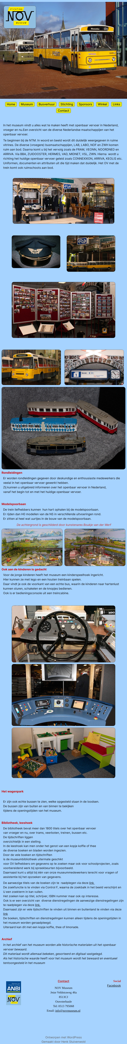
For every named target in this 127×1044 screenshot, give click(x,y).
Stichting (67, 104)
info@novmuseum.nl (67, 1010)
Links (116, 104)
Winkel (102, 104)
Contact (63, 110)
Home (11, 104)
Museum (27, 104)
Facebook (114, 985)
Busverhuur (47, 104)
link (92, 883)
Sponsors (85, 104)
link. (37, 905)
